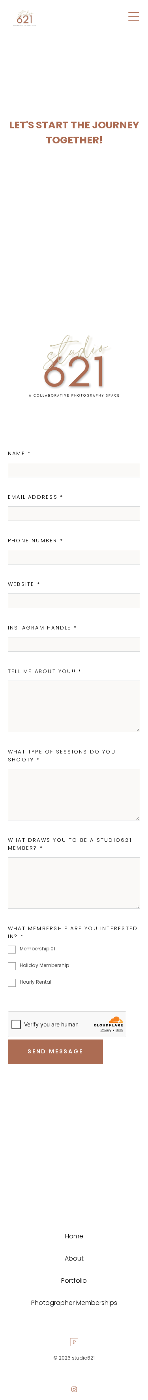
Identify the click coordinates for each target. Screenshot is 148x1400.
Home (74, 1236)
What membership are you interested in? (73, 932)
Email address (35, 497)
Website (24, 584)
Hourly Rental (35, 981)
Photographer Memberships (74, 1302)
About (74, 1258)
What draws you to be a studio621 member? (70, 844)
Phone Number (35, 540)
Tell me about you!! (44, 671)
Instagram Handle (42, 627)
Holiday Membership (44, 965)
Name (19, 453)
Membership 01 (37, 948)
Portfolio (74, 1280)
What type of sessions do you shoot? (62, 755)
